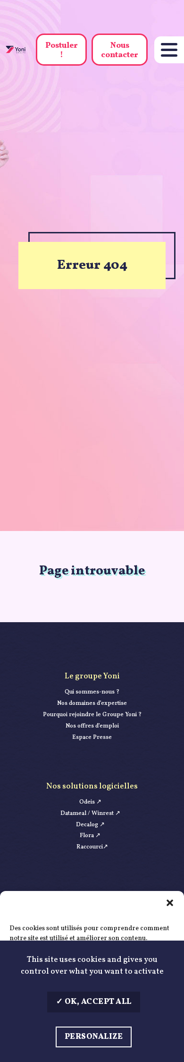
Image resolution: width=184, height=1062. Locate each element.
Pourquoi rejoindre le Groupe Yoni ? (92, 715)
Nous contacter (119, 50)
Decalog (90, 825)
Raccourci (92, 847)
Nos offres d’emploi (92, 726)
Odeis (90, 802)
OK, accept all (97, 1001)
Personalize (94, 1036)
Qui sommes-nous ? (92, 692)
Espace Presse (92, 737)
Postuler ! (61, 50)
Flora (90, 835)
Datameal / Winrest (90, 813)
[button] (170, 903)
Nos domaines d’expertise (92, 703)
